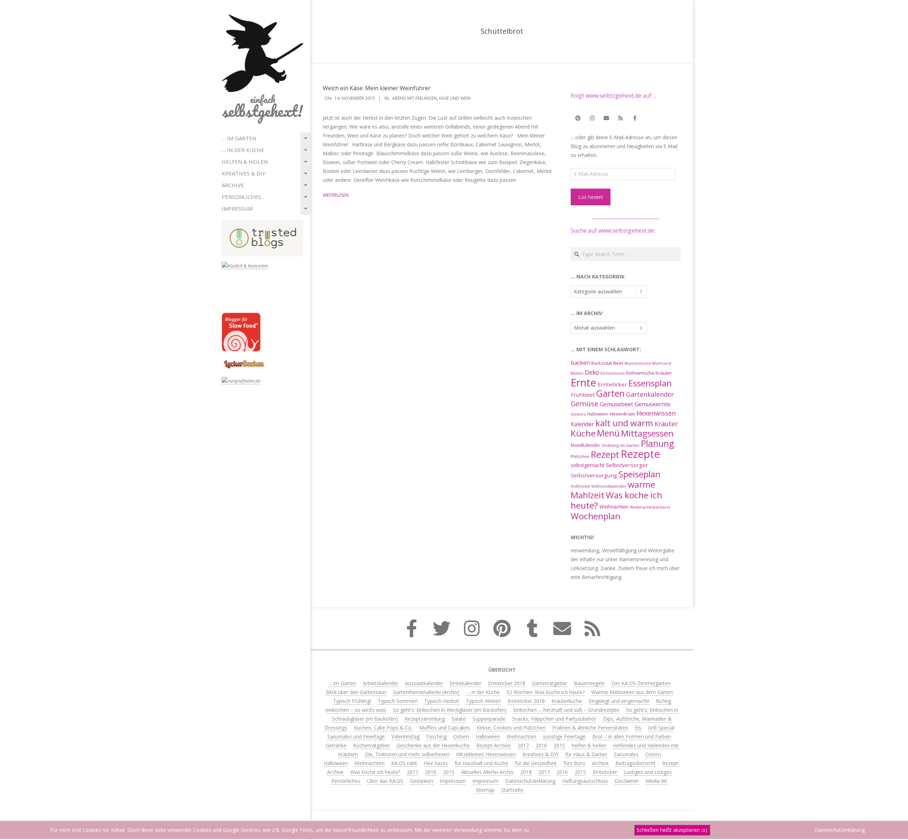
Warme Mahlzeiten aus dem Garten (632, 692)
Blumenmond (638, 363)
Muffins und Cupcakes (444, 727)
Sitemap (485, 789)
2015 (559, 745)
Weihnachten (614, 506)
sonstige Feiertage (564, 736)
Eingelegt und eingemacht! (619, 701)
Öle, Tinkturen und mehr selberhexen (407, 754)
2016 (541, 745)
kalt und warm (624, 423)
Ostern (461, 736)
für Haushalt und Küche (481, 763)
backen (580, 363)
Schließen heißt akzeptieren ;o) (672, 830)
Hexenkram (622, 414)
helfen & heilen (245, 161)
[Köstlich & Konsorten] (245, 265)
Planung (657, 443)
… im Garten (239, 138)
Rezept (605, 454)
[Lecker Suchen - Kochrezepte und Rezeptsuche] (244, 361)
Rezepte (640, 454)
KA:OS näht (404, 763)
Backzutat (601, 363)
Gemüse (584, 403)
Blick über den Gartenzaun (356, 692)
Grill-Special (661, 727)
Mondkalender (585, 445)
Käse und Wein (455, 98)
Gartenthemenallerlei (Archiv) (426, 692)
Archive (233, 185)
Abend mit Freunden (414, 98)
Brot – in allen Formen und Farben (631, 736)
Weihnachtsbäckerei (650, 507)
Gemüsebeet (616, 404)
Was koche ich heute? (616, 500)
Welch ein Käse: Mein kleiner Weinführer (377, 88)
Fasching (436, 736)
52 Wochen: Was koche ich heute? (545, 692)
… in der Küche (243, 149)
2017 (523, 745)
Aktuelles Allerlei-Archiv (487, 772)
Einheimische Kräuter (649, 373)
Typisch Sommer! (397, 701)
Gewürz (578, 414)
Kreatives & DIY (243, 173)
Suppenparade (488, 718)
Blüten (577, 373)
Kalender (582, 424)
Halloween (597, 414)
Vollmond (580, 486)
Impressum (237, 208)
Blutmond (661, 363)
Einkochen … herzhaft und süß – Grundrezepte (566, 709)
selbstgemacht (587, 465)
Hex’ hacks (436, 763)
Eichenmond (612, 373)
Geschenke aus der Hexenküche (433, 745)
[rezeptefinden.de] (241, 381)
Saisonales (626, 754)
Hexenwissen (656, 413)
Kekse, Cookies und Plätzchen (511, 727)
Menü (608, 433)
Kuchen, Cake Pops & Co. (383, 727)
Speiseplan (639, 474)
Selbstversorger (627, 464)
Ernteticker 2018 (506, 683)
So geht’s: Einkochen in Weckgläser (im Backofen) (449, 709)
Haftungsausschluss (585, 780)
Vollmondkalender (608, 486)
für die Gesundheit (536, 763)
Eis (638, 727)
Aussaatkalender (424, 683)
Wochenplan (595, 516)
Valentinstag (406, 736)
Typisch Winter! (483, 701)
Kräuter (666, 423)
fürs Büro (574, 763)
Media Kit (656, 780)
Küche (583, 433)
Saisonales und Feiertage (356, 736)
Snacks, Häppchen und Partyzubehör (554, 718)
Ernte (583, 382)
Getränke (336, 745)
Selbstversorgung (594, 475)
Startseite (512, 789)
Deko (592, 372)
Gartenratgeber (549, 683)
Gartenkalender (650, 394)
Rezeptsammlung (425, 718)
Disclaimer (627, 780)
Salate (459, 718)
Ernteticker (612, 384)
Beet (618, 363)
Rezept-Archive (493, 745)
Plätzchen (580, 456)
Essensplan (650, 383)
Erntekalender (465, 683)
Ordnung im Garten (621, 445)
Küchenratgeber (371, 745)
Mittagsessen (647, 433)
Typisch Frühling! (352, 701)
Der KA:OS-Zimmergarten (640, 683)
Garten (610, 393)
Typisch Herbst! (441, 701)
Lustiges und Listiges (648, 772)
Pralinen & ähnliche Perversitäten (590, 727)
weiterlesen (336, 195)
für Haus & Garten (586, 754)
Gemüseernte (652, 404)
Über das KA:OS (385, 780)
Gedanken (421, 780)
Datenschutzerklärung (530, 780)
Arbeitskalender (380, 683)
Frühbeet (583, 394)
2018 (526, 772)
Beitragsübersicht (635, 763)
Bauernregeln (589, 683)
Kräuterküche (567, 701)
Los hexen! (590, 197)
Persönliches (241, 196)
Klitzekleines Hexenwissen (486, 754)
